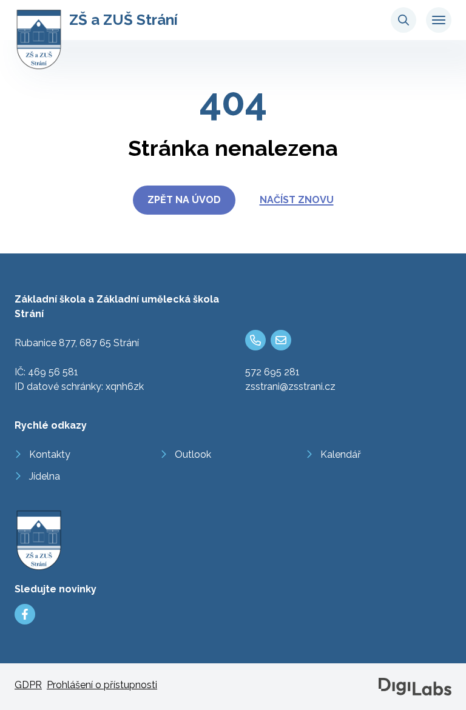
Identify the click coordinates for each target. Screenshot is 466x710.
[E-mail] (281, 340)
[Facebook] (25, 614)
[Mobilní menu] (438, 20)
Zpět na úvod (184, 200)
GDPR (28, 685)
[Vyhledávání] (403, 20)
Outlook (193, 454)
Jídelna (44, 476)
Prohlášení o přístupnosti (102, 685)
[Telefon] (255, 340)
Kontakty (49, 454)
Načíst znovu (297, 200)
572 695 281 (272, 372)
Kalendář (340, 454)
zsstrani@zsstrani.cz (290, 386)
